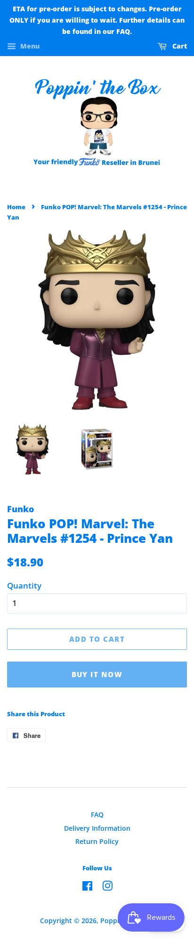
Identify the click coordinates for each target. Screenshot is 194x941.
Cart (178, 46)
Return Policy (97, 841)
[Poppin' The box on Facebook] (87, 887)
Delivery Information (97, 828)
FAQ (97, 814)
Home (16, 207)
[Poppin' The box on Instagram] (107, 887)
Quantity (24, 585)
